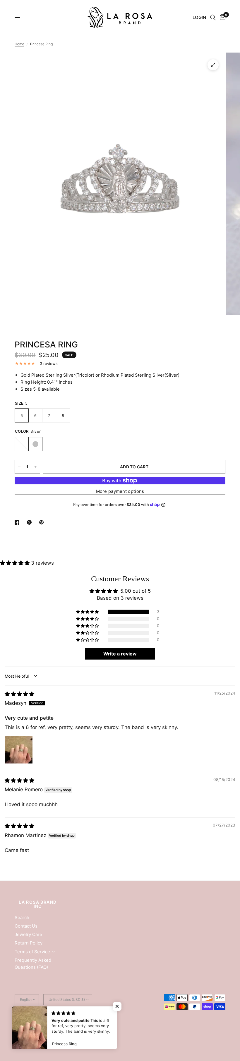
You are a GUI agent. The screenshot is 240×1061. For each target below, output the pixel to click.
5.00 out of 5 (135, 591)
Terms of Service (32, 951)
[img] (19, 694)
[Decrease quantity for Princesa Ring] (19, 467)
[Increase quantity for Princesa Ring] (35, 467)
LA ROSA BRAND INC (37, 904)
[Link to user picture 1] (19, 750)
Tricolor (22, 444)
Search (22, 917)
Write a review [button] (120, 654)
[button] (15, 563)
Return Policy (28, 943)
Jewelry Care (28, 934)
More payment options (120, 491)
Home (19, 44)
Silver (35, 444)
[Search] (213, 17)
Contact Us (26, 926)
